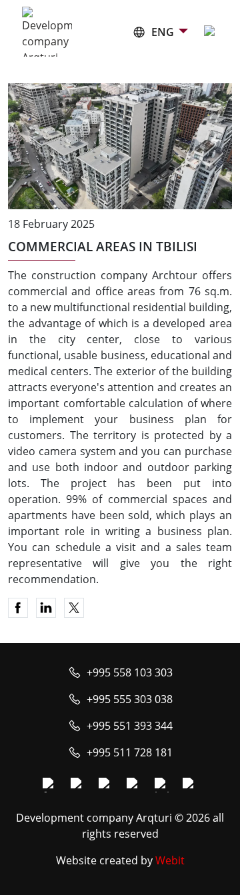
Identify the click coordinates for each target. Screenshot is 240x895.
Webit (170, 860)
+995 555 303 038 (130, 699)
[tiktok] (190, 785)
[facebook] (50, 785)
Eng (163, 32)
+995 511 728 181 (130, 752)
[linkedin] (162, 785)
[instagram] (78, 785)
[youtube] (106, 785)
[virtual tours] (134, 785)
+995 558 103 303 (130, 672)
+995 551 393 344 (130, 725)
